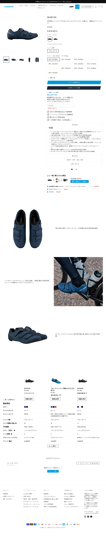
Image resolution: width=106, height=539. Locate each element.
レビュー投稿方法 (69, 504)
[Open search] (78, 463)
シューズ (32, 5)
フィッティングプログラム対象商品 (61, 114)
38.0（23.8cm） (79, 59)
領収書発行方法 (68, 499)
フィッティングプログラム (71, 506)
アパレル (60, 5)
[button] (51, 31)
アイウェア (53, 5)
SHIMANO (5, 494)
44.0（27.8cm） (54, 68)
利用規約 (46, 494)
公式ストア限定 (23, 5)
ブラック (55, 39)
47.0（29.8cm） (92, 68)
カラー (52, 35)
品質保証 (46, 501)
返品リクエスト (68, 501)
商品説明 (75, 124)
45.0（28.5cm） (66, 68)
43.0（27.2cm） (92, 64)
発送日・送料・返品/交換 (75, 160)
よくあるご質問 (27, 494)
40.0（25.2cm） (54, 64)
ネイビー (50, 39)
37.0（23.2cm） (66, 59)
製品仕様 (75, 156)
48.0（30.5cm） (54, 73)
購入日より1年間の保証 (57, 117)
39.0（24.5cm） (92, 59)
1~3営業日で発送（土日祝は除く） (61, 120)
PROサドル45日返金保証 (50, 506)
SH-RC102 (56, 186)
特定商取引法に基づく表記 (51, 499)
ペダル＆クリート (42, 5)
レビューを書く (53, 471)
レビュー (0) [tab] (10, 463)
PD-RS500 (51, 192)
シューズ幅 (50, 47)
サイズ (56, 56)
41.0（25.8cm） (66, 64)
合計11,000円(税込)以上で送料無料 (61, 112)
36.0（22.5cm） (54, 59)
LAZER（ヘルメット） (9, 496)
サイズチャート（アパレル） (31, 506)
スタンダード (53, 51)
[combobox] (88, 6)
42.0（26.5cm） (79, 64)
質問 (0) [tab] (16, 463)
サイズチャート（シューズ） (31, 501)
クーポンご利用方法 (69, 496)
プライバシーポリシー (50, 496)
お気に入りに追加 (74, 87)
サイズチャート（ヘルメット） (31, 504)
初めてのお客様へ (69, 494)
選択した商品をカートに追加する (79, 181)
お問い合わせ (75, 164)
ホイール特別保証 (48, 504)
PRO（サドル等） (7, 499)
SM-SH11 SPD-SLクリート (55, 189)
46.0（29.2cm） (79, 68)
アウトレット (41, 8)
